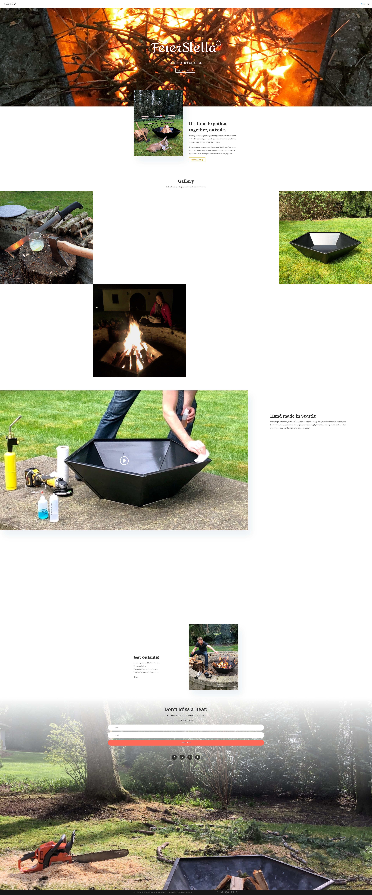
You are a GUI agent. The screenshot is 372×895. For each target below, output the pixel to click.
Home (363, 4)
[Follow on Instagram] (197, 757)
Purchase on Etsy (185, 70)
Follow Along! (197, 159)
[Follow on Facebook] (174, 757)
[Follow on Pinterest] (189, 757)
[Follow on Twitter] (182, 757)
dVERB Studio (160, 892)
